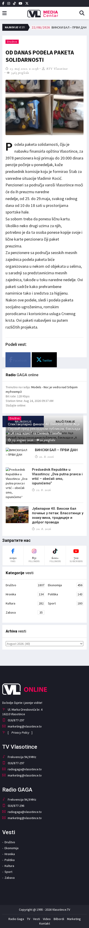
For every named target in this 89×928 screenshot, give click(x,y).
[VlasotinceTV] (44, 12)
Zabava (24, 612)
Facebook (20, 360)
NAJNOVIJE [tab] (23, 421)
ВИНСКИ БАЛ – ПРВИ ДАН (59, 27)
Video (47, 919)
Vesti (36, 919)
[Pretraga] (83, 13)
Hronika (25, 594)
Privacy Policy (20, 732)
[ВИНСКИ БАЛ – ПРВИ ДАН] (17, 452)
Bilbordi (59, 919)
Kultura (25, 603)
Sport (65, 603)
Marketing (74, 919)
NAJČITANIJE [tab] (65, 421)
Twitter (47, 360)
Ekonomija (65, 585)
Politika (65, 594)
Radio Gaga (16, 919)
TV (28, 919)
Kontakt (44, 923)
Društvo (12, 41)
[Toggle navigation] (4, 13)
